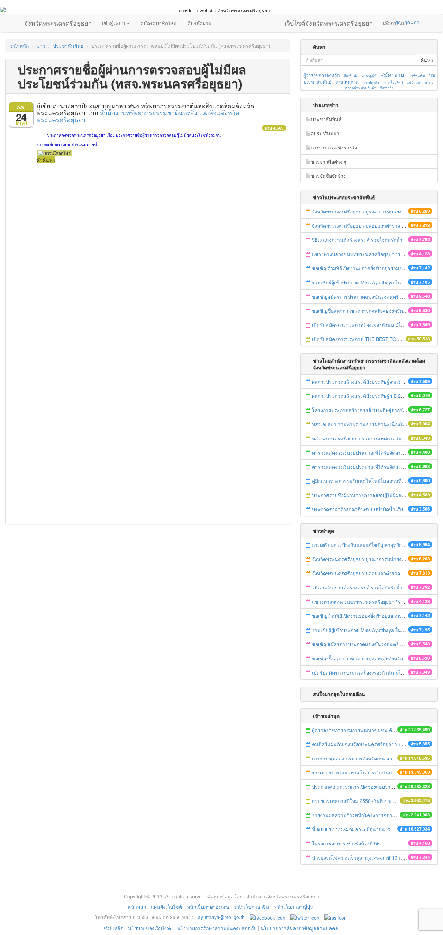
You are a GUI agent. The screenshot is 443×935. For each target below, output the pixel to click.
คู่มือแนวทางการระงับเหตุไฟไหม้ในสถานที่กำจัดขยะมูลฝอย (374, 480)
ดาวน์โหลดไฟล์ (57, 153)
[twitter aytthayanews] (304, 917)
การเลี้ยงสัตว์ (393, 82)
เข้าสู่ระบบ (114, 22)
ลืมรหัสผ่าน (200, 23)
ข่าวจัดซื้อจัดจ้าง (328, 175)
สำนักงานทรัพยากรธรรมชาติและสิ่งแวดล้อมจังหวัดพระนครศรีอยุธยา (138, 116)
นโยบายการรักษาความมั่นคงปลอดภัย (216, 928)
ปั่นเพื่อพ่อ (351, 75)
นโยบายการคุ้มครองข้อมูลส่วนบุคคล (299, 928)
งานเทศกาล (347, 82)
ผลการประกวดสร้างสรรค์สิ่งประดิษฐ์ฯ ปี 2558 (360, 395)
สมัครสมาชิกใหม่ (159, 23)
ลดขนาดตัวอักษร (377, 22)
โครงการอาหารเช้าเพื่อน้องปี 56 (346, 843)
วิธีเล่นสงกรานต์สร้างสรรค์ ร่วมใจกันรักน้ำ (358, 239)
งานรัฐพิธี (369, 75)
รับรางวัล (387, 87)
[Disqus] (148, 260)
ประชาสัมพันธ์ (68, 45)
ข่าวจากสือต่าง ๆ (328, 161)
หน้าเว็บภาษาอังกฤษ (208, 906)
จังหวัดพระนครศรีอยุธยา (58, 21)
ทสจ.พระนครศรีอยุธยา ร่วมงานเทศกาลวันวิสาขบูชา (367, 438)
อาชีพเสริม (417, 75)
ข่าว (40, 45)
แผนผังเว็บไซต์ (166, 906)
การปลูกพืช (371, 82)
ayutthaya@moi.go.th (221, 917)
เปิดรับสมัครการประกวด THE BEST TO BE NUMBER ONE (375, 339)
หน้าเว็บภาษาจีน (251, 906)
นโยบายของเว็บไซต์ (150, 928)
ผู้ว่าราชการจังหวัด (321, 75)
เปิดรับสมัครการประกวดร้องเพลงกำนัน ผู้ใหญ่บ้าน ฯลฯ (369, 324)
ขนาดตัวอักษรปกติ (384, 22)
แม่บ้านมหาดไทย (420, 82)
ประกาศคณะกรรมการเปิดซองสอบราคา (354, 786)
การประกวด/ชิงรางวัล (334, 147)
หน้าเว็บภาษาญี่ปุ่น (294, 906)
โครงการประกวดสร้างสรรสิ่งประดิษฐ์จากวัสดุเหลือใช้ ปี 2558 (377, 409)
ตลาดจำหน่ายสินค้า (360, 87)
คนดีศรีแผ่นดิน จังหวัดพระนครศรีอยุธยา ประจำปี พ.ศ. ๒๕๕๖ (376, 744)
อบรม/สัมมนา (325, 133)
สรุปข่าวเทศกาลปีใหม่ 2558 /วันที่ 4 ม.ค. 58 (358, 800)
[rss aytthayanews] (335, 917)
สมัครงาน (392, 75)
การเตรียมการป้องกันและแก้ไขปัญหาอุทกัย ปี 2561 (365, 544)
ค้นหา (427, 59)
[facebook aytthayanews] (268, 917)
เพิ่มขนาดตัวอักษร (391, 22)
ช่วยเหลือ (113, 928)
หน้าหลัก (19, 45)
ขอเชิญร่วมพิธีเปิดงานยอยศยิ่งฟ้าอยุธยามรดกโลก (364, 268)
